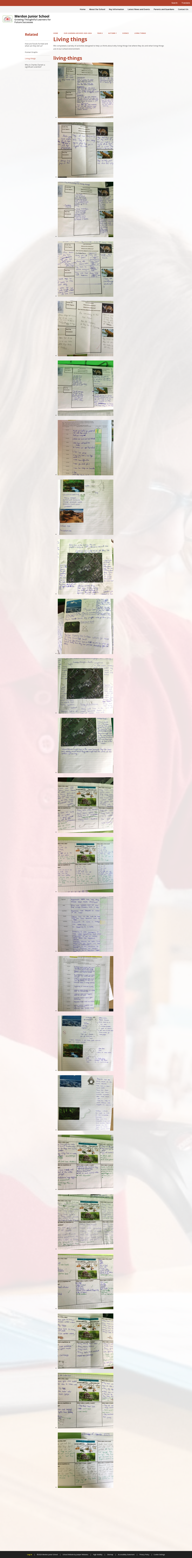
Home (55, 33)
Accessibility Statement (126, 1554)
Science (125, 33)
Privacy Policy (144, 1554)
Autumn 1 (112, 33)
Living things (140, 33)
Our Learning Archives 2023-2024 (78, 33)
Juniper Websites (82, 1554)
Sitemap (110, 1554)
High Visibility (97, 1554)
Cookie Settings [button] (159, 1554)
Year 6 (99, 33)
